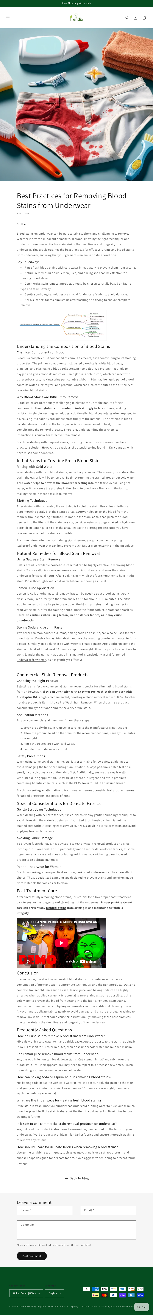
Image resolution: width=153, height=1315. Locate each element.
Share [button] (24, 224)
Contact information (130, 1306)
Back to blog (79, 1178)
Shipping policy (109, 1306)
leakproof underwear (31, 546)
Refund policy (54, 1306)
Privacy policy (71, 1306)
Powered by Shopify (34, 1306)
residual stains (56, 908)
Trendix (20, 1306)
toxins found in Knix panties (107, 447)
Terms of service (90, 1306)
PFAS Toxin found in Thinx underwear (99, 783)
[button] (8, 18)
